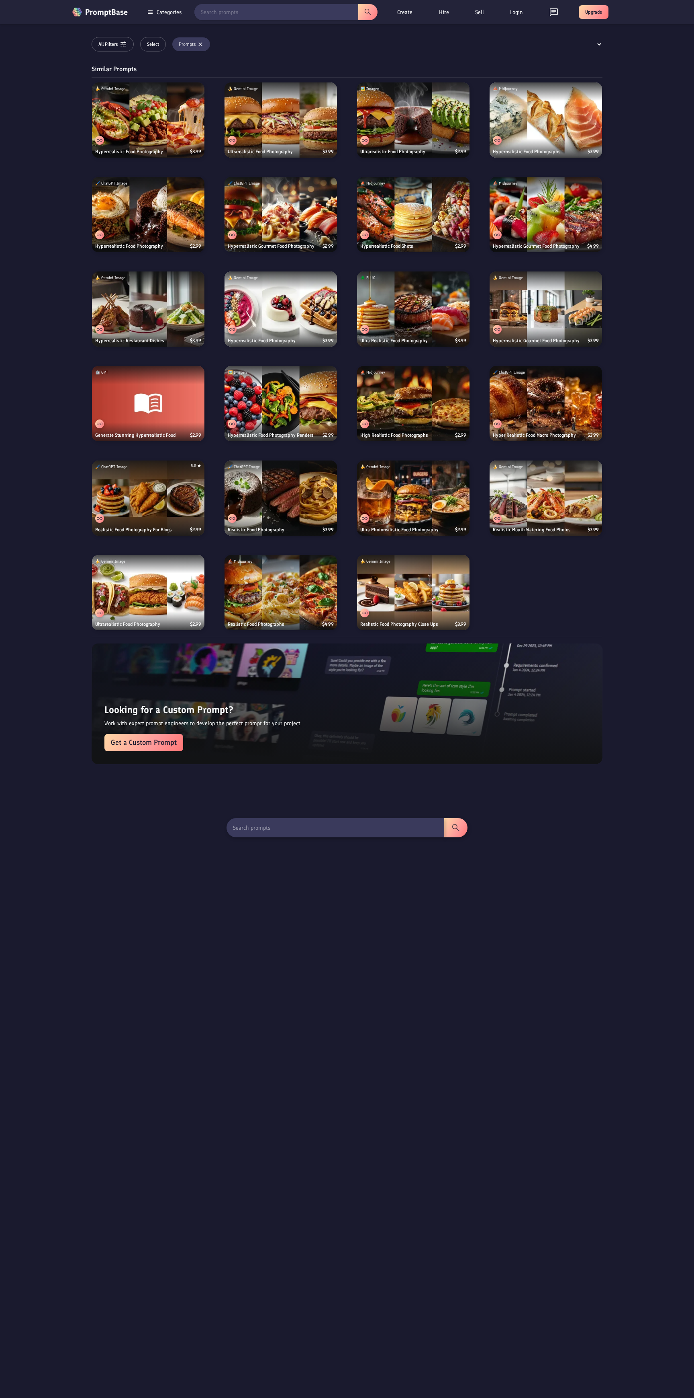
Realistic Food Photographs (256, 624)
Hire (444, 12)
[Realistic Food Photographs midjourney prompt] (281, 592)
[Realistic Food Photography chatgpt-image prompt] (281, 498)
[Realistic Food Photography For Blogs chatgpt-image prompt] (148, 498)
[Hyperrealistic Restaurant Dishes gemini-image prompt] (148, 309)
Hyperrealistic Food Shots (386, 246)
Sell (479, 12)
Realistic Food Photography (256, 529)
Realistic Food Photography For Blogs (133, 529)
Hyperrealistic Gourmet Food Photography (271, 246)
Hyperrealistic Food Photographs (527, 151)
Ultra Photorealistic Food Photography (399, 529)
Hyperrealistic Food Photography (129, 151)
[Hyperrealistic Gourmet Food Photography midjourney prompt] (546, 214)
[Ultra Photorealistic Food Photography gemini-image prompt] (413, 498)
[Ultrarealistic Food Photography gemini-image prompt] (281, 120)
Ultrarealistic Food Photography (260, 151)
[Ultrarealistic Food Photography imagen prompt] (413, 120)
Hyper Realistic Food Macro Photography (534, 435)
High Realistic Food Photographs (394, 435)
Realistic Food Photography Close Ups (399, 624)
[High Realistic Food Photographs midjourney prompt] (413, 403)
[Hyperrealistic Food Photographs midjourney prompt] (546, 120)
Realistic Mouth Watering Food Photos (532, 529)
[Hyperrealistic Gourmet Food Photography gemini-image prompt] (546, 309)
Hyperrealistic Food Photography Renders (271, 435)
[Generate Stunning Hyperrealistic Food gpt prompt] (148, 403)
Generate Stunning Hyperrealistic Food (135, 435)
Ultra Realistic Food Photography (394, 340)
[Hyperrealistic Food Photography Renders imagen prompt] (281, 403)
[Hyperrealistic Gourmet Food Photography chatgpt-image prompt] (281, 214)
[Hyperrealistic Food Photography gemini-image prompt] (148, 120)
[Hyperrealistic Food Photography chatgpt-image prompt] (148, 214)
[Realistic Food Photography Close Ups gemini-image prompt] (413, 592)
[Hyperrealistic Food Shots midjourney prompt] (413, 214)
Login (516, 12)
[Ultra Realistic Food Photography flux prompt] (413, 309)
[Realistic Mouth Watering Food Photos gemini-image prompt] (546, 498)
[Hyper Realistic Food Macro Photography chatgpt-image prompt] (546, 403)
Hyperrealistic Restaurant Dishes (129, 340)
